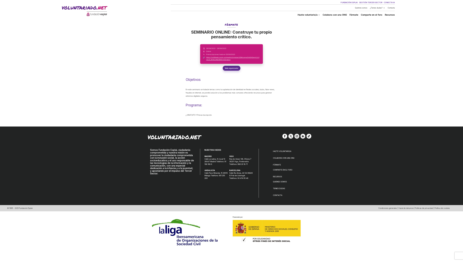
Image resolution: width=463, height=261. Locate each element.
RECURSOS (277, 177)
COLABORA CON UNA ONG (283, 158)
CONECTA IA (389, 2)
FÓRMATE (277, 165)
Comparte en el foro (371, 15)
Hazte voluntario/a (308, 15)
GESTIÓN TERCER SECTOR (370, 2)
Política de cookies (442, 208)
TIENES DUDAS (279, 188)
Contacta (391, 8)
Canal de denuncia (405, 208)
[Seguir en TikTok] (308, 136)
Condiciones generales (387, 208)
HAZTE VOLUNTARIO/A (282, 151)
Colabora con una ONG (335, 15)
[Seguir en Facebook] (284, 136)
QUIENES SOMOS (280, 182)
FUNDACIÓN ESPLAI (349, 2)
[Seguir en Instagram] (296, 136)
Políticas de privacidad (424, 208)
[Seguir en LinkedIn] (302, 136)
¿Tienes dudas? (376, 8)
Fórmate (354, 15)
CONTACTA (277, 195)
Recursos (390, 15)
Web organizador (231, 68)
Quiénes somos (361, 8)
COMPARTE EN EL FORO (282, 170)
